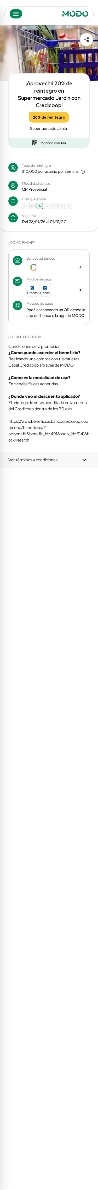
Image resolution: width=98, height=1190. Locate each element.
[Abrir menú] (16, 13)
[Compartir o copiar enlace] (86, 39)
